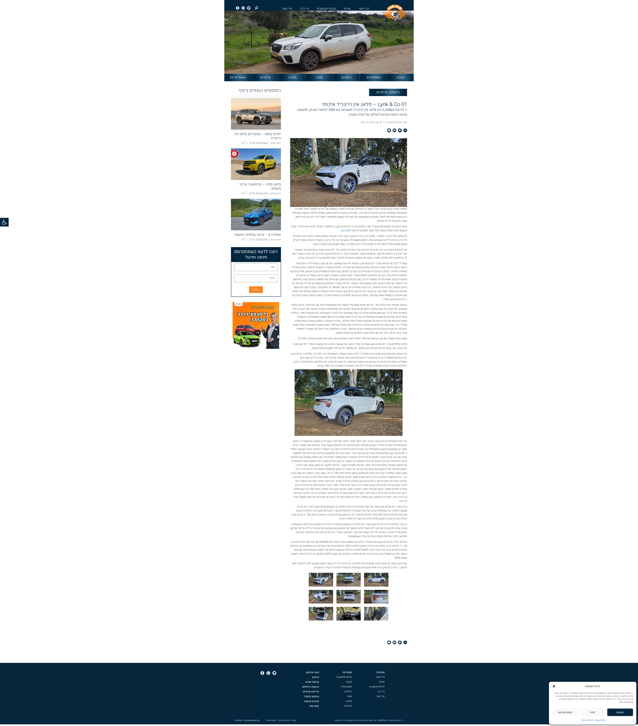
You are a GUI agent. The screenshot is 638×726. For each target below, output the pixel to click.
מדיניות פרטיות (587, 719)
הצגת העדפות (565, 712)
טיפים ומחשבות (326, 9)
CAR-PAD (382, 720)
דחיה (592, 712)
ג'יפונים (347, 77)
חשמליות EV (238, 77)
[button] (4, 222)
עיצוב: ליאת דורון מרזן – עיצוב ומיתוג (281, 720)
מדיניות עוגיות (600, 719)
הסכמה (620, 712)
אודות (347, 9)
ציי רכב (304, 9)
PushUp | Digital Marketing (247, 720)
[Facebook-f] (237, 8)
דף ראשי (364, 9)
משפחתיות (374, 77)
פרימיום (265, 77)
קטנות (401, 77)
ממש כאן (346, 230)
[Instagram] (243, 8)
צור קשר (287, 9)
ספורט (292, 77)
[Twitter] (248, 8)
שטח (320, 77)
